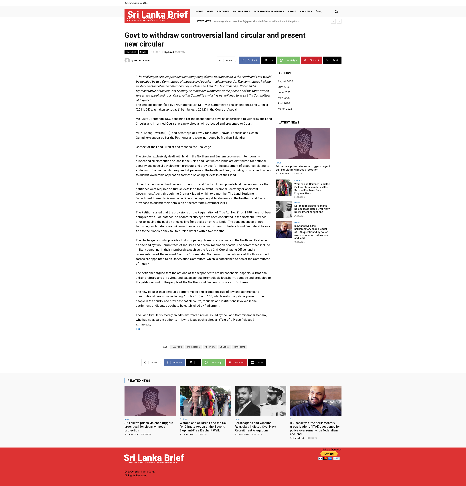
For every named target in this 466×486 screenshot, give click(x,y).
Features (131, 52)
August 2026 (285, 81)
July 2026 (284, 86)
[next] (339, 21)
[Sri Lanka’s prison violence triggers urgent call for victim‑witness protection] (303, 143)
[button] (336, 11)
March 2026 (285, 108)
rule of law (210, 347)
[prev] (333, 21)
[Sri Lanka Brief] (128, 60)
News (143, 52)
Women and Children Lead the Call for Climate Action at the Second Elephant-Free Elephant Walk (312, 189)
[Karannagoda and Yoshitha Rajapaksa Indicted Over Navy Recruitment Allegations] (284, 209)
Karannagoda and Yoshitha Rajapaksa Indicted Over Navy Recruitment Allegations (256, 21)
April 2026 (284, 103)
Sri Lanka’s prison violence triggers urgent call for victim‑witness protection (303, 168)
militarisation (193, 347)
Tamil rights (239, 347)
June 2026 (284, 92)
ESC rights (177, 347)
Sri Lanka (224, 347)
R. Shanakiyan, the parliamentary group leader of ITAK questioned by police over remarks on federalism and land (311, 232)
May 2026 (284, 97)
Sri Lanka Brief (142, 60)
